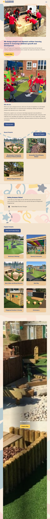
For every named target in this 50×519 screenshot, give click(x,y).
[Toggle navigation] (46, 2)
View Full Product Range (12, 230)
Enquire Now (9, 54)
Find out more (9, 124)
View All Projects (39, 134)
